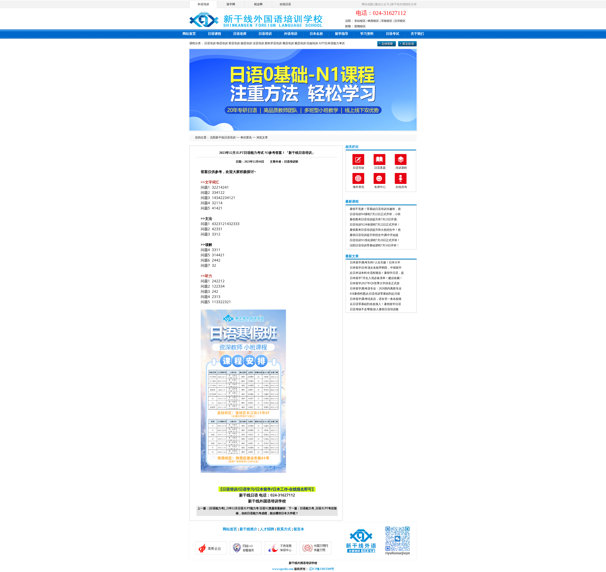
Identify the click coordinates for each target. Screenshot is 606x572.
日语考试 (392, 33)
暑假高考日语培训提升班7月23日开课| (373, 219)
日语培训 (265, 33)
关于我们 (417, 33)
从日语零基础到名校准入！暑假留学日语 (375, 304)
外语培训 (203, 4)
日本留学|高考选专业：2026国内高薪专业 (375, 288)
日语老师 (239, 33)
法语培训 (258, 43)
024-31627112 (282, 495)
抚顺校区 (360, 26)
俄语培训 (288, 43)
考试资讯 (246, 137)
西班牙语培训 (273, 43)
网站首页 (189, 33)
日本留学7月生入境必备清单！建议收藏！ (376, 278)
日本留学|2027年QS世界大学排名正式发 (375, 283)
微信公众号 (382, 4)
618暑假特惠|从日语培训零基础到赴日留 (375, 293)
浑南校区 (386, 20)
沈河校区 (399, 20)
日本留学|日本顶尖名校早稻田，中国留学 (375, 267)
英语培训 (234, 43)
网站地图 (367, 4)
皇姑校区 (360, 20)
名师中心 (380, 187)
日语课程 (214, 33)
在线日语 (285, 4)
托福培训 (312, 43)
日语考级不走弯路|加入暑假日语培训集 (374, 309)
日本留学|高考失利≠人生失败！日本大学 (375, 262)
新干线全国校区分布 (404, 4)
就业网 (258, 4)
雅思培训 (300, 43)
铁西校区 (373, 20)
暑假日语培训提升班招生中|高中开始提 (374, 235)
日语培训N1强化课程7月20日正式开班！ (375, 240)
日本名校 (316, 33)
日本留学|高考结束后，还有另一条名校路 (375, 299)
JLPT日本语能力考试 (332, 43)
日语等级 (358, 167)
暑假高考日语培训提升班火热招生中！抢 (375, 229)
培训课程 (401, 167)
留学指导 (341, 33)
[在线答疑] (386, 45)
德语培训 (246, 43)
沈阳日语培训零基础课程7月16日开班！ (374, 245)
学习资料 (367, 33)
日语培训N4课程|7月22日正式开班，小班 (375, 214)
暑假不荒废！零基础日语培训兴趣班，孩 (375, 209)
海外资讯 (358, 187)
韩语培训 (222, 43)
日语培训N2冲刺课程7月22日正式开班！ (375, 224)
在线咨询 (401, 187)
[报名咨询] (407, 45)
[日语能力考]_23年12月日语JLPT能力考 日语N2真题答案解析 (247, 508)
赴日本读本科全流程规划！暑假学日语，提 (377, 273)
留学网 (231, 4)
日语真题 (380, 167)
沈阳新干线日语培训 (223, 137)
